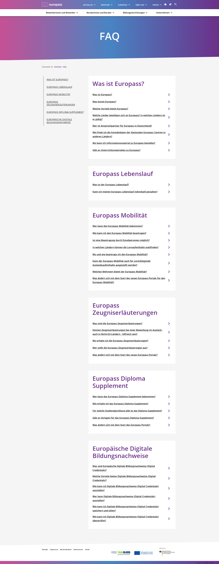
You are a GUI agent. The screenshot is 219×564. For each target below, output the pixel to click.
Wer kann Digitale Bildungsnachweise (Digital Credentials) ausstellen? (124, 498)
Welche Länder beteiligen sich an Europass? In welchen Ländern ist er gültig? (129, 117)
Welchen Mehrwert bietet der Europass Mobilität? (120, 271)
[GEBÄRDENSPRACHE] (170, 4)
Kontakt (45, 549)
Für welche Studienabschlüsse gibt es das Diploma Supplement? (127, 410)
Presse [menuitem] (156, 5)
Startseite (46, 67)
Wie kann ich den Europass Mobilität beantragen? (119, 233)
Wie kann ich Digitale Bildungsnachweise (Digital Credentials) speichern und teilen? (126, 508)
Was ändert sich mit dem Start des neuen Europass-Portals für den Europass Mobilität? (129, 280)
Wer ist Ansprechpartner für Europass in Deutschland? (122, 125)
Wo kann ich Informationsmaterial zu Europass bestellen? (124, 143)
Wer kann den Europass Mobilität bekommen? (118, 226)
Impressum (54, 549)
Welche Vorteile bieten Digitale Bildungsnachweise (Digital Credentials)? (124, 478)
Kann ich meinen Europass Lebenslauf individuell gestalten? (125, 191)
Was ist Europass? (57, 79)
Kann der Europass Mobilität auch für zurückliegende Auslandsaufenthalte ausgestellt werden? (121, 263)
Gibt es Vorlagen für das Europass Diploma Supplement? (123, 417)
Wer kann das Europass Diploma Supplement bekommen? (124, 396)
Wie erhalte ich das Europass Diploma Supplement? (120, 403)
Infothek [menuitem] (105, 5)
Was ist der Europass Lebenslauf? (111, 184)
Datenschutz (78, 549)
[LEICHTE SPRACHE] (165, 4)
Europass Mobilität (58, 94)
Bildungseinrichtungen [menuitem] (134, 12)
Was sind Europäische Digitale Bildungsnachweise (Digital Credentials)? (124, 468)
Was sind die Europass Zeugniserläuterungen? (117, 323)
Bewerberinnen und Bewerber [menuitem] (60, 12)
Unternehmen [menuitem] (163, 12)
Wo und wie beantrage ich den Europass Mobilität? (120, 254)
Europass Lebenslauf (59, 87)
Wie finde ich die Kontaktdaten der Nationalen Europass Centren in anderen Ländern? (129, 134)
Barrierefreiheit (65, 549)
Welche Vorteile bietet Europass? (110, 108)
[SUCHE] (175, 4)
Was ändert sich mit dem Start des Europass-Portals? (121, 424)
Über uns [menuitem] (139, 5)
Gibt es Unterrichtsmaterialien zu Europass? (116, 150)
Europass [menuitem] (122, 5)
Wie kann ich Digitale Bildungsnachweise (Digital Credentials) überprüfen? (126, 518)
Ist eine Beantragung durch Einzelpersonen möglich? (121, 240)
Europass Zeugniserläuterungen (61, 103)
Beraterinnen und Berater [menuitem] (99, 12)
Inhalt (87, 549)
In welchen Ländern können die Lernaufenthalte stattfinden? (125, 247)
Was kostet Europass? (104, 101)
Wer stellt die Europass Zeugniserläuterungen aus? (120, 347)
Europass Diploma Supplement (65, 112)
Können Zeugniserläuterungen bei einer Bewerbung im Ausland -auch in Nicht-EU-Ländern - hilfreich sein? (128, 332)
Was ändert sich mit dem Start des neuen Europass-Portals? (125, 354)
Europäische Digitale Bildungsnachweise (59, 121)
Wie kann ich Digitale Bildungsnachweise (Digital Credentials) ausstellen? (126, 488)
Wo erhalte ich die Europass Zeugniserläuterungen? (120, 340)
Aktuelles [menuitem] (88, 5)
